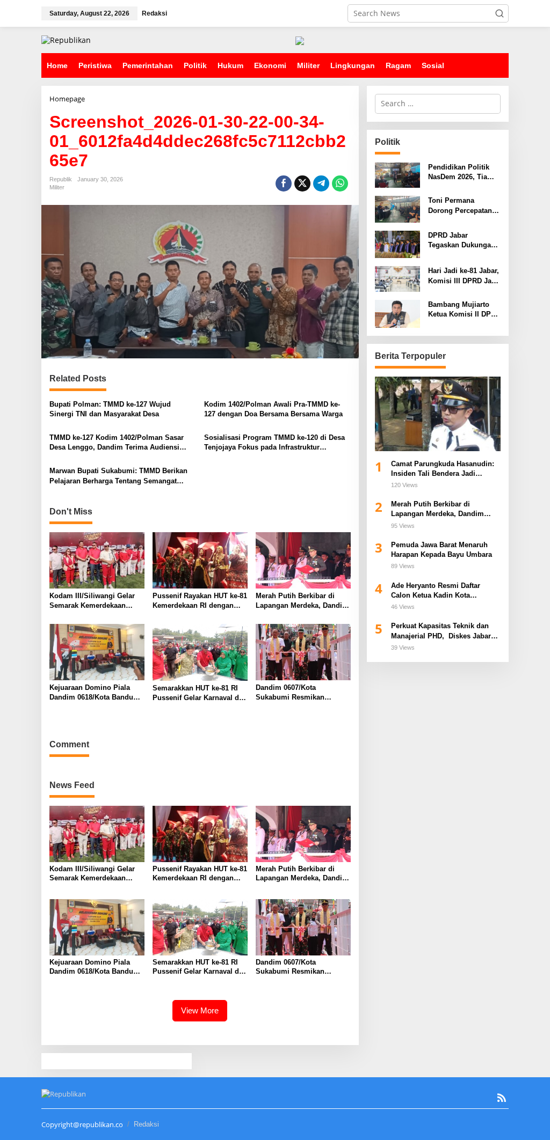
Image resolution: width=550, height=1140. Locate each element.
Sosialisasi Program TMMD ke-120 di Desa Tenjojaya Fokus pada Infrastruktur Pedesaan (274, 442)
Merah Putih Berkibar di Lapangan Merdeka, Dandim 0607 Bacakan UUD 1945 (302, 601)
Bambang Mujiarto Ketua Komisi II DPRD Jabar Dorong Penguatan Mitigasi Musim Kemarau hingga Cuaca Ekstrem (464, 309)
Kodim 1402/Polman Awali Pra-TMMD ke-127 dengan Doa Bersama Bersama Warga (273, 409)
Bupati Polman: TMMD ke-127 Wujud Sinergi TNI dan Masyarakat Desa (110, 409)
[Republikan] (66, 39)
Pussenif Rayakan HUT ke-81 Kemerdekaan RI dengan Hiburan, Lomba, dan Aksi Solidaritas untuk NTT (200, 601)
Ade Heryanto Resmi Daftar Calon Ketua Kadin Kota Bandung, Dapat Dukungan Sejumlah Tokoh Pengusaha (437, 591)
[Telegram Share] (321, 183)
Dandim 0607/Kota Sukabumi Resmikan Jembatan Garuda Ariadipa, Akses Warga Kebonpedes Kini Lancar (301, 692)
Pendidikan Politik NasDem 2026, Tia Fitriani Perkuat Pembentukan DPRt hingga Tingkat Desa (462, 172)
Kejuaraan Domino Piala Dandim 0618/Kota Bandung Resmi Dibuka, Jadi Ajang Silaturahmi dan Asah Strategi (95, 692)
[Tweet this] (302, 183)
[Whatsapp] (340, 183)
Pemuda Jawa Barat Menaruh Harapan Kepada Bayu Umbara (442, 549)
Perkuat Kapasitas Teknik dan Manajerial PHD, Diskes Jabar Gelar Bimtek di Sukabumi (441, 631)
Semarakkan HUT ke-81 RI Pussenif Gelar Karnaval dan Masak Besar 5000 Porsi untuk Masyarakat (200, 693)
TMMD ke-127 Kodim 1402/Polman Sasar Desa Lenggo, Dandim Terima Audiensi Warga (116, 442)
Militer (56, 187)
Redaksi (146, 1124)
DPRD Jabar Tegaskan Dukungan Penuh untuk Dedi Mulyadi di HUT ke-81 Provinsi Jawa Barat (463, 240)
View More (200, 1010)
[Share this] (284, 183)
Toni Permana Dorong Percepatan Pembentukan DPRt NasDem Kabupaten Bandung (460, 205)
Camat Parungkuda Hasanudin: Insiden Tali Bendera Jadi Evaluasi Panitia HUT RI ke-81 (442, 469)
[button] (499, 13)
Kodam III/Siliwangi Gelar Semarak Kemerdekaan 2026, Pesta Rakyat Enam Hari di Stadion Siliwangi (92, 601)
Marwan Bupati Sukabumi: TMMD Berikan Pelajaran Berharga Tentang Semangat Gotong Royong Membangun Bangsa (118, 476)
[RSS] (502, 1098)
